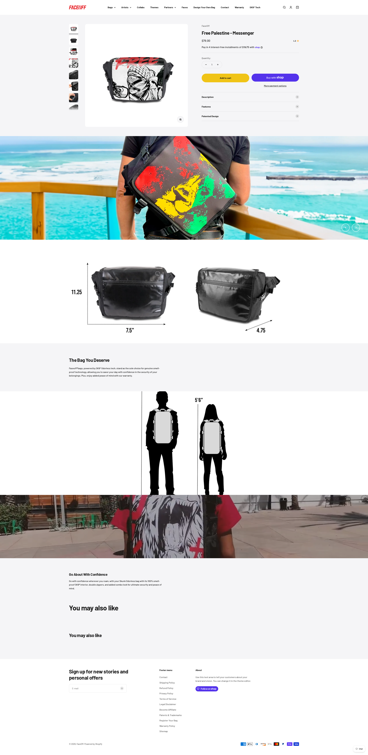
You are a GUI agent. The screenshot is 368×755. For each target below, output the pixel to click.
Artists (124, 7)
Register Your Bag (168, 720)
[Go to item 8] (73, 110)
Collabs (140, 7)
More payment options (275, 85)
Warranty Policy (167, 726)
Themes (154, 7)
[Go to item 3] (73, 52)
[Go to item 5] (73, 75)
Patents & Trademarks (170, 715)
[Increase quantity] (218, 64)
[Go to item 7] (73, 98)
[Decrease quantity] (206, 64)
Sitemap (163, 731)
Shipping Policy (167, 682)
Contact (225, 7)
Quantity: (206, 58)
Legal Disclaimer (167, 704)
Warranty (239, 7)
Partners (168, 7)
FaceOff (206, 25)
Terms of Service (167, 698)
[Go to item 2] (73, 41)
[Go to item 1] (73, 29)
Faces (185, 7)
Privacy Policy (166, 693)
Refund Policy (166, 688)
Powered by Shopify (93, 744)
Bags (110, 7)
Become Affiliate (167, 709)
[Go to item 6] (73, 87)
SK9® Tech (255, 7)
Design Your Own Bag (204, 7)
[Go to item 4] (73, 64)
